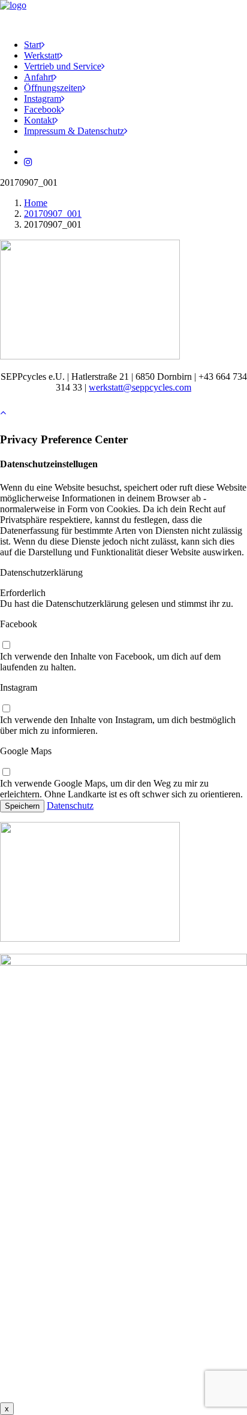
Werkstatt (41, 55)
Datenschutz (70, 805)
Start (32, 45)
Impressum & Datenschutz (74, 131)
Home (35, 203)
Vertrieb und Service (62, 66)
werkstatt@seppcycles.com (140, 387)
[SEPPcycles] (123, 15)
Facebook (42, 109)
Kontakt (39, 120)
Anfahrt (38, 77)
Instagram (42, 98)
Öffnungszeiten (53, 88)
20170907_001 (53, 213)
